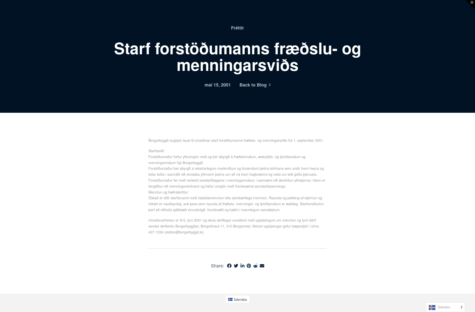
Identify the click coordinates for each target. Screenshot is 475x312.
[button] (470, 4)
